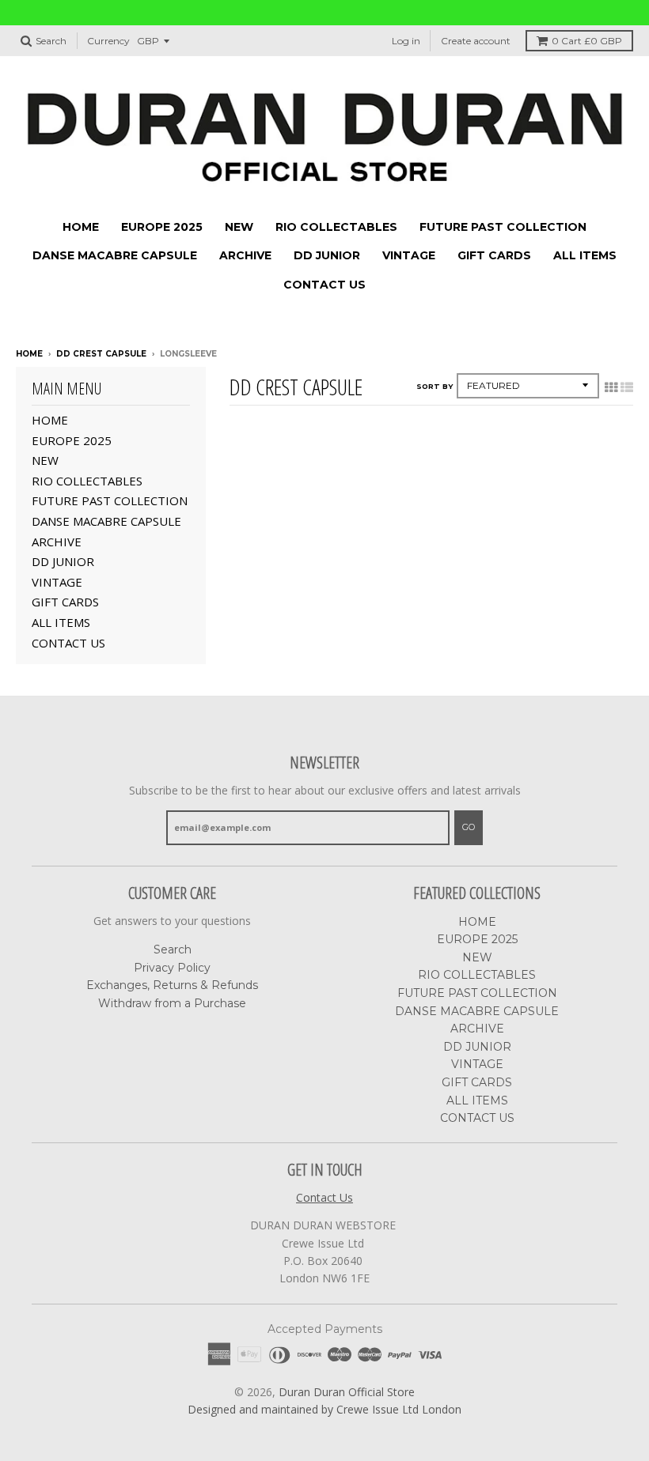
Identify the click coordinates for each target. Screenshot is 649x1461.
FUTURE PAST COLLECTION (502, 227)
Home (29, 354)
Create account (475, 41)
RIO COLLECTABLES (336, 227)
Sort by (434, 386)
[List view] (627, 387)
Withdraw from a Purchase (172, 1003)
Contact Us (324, 1197)
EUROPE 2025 (162, 227)
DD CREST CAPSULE (101, 354)
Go (468, 826)
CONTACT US (324, 284)
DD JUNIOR (327, 255)
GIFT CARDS (494, 255)
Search (173, 949)
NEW (239, 227)
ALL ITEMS (585, 255)
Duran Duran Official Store (347, 1391)
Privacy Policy (172, 968)
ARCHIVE (245, 255)
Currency (108, 41)
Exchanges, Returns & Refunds (172, 985)
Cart (587, 41)
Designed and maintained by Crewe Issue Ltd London (324, 1409)
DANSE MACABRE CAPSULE (114, 255)
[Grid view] (611, 387)
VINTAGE (408, 255)
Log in (406, 41)
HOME (81, 227)
